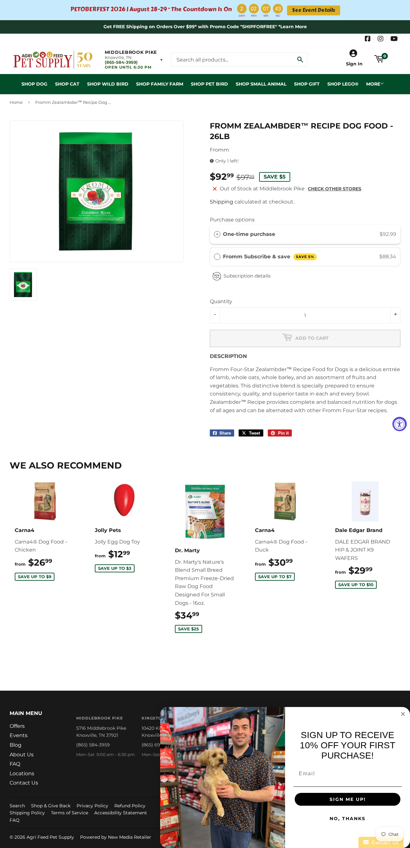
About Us (22, 755)
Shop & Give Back (50, 805)
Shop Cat (67, 84)
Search (17, 805)
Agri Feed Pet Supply (50, 837)
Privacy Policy (92, 805)
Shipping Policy (27, 812)
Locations (22, 773)
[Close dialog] (403, 714)
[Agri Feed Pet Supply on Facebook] (368, 39)
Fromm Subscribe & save (268, 257)
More (373, 84)
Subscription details (247, 276)
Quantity (221, 301)
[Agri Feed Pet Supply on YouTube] (394, 39)
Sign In (354, 63)
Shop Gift (307, 84)
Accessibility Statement (120, 812)
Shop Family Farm (159, 84)
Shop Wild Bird (107, 84)
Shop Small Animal (261, 84)
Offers (17, 726)
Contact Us (24, 783)
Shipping (221, 202)
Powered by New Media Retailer (115, 837)
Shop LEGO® (342, 84)
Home (16, 102)
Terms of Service (69, 812)
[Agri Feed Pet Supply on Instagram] (380, 39)
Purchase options (232, 220)
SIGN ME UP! (348, 799)
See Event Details (313, 10)
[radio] (217, 234)
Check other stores (334, 189)
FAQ (15, 764)
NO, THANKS (347, 818)
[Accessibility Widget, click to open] (399, 424)
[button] (134, 59)
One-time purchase (249, 234)
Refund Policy (129, 805)
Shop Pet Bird (209, 84)
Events (19, 735)
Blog (15, 745)
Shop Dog (34, 84)
